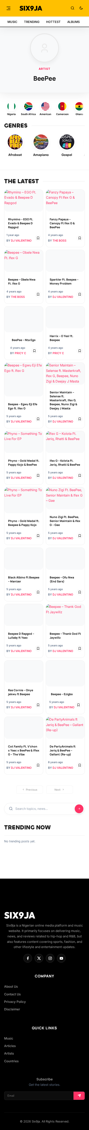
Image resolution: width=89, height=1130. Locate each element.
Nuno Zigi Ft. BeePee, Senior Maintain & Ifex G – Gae (65, 521)
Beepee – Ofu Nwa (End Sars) (62, 579)
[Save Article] (38, 238)
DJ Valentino (21, 240)
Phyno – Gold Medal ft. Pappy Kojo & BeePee (23, 463)
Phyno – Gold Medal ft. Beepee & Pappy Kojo (23, 523)
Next (57, 789)
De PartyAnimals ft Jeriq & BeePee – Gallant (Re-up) (63, 750)
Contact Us (12, 994)
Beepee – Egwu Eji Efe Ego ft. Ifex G (22, 406)
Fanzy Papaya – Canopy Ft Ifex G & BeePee (62, 223)
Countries (11, 1061)
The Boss (59, 240)
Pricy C (20, 353)
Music (8, 1038)
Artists (9, 1053)
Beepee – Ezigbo (62, 694)
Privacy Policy (15, 1002)
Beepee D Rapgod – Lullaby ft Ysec (21, 636)
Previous (31, 789)
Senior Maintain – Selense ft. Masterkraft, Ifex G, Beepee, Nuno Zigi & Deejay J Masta (63, 400)
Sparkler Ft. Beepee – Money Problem (64, 281)
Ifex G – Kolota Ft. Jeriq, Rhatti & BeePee (65, 463)
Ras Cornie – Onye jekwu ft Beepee (20, 692)
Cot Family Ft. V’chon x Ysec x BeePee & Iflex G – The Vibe (23, 750)
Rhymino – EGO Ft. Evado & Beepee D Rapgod (20, 223)
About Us (11, 986)
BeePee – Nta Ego (24, 340)
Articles (10, 1046)
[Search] (72, 8)
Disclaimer (12, 1009)
